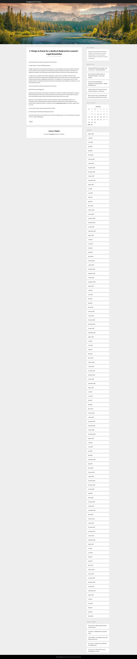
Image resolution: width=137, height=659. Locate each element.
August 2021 (91, 387)
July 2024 (90, 239)
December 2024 (91, 218)
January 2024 (91, 265)
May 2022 (90, 349)
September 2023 (91, 282)
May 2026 (90, 146)
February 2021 (91, 413)
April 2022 (90, 353)
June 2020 (90, 447)
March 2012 (90, 616)
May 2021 (90, 400)
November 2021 (91, 375)
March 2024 (90, 256)
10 (97, 114)
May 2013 (90, 557)
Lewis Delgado (91, 637)
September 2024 (91, 231)
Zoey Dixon (90, 631)
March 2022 (90, 358)
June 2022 (90, 345)
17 (97, 116)
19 (103, 116)
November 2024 (91, 222)
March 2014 (90, 514)
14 (88, 116)
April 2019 (90, 463)
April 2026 (90, 150)
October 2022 (91, 328)
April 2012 (90, 612)
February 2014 (91, 518)
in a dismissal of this (61, 103)
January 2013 (91, 573)
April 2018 (90, 493)
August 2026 (91, 134)
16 (94, 116)
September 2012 (91, 590)
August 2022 (91, 337)
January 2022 (91, 366)
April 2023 (90, 303)
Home (30, 121)
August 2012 (91, 595)
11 (100, 114)
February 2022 (91, 362)
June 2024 (90, 243)
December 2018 (91, 480)
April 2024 (90, 252)
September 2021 (91, 383)
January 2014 (91, 523)
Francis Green (91, 625)
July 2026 (90, 138)
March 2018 (90, 497)
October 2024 (91, 227)
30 (94, 122)
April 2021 (90, 404)
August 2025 (91, 184)
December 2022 (91, 320)
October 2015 (91, 506)
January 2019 (91, 476)
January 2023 (91, 315)
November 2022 (91, 324)
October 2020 (91, 430)
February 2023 (91, 311)
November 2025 (91, 172)
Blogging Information (33, 2)
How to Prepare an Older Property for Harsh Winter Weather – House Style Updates (96, 75)
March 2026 (90, 155)
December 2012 (91, 578)
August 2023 (91, 286)
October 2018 (91, 489)
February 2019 (91, 472)
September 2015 (91, 510)
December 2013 (91, 527)
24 (97, 119)
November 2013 (91, 531)
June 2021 (90, 396)
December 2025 (91, 167)
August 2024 (91, 235)
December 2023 (91, 269)
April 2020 (90, 455)
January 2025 (91, 214)
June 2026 (90, 142)
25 (100, 119)
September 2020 (91, 434)
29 (91, 122)
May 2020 (90, 451)
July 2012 (90, 599)
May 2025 (90, 197)
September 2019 (91, 459)
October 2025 (91, 176)
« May (88, 124)
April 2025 (90, 201)
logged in (52, 134)
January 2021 (91, 417)
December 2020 (91, 421)
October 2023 (91, 277)
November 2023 (91, 273)
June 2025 (90, 193)
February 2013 (91, 569)
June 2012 (90, 603)
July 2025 (90, 188)
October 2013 (91, 535)
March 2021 (90, 408)
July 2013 (90, 548)
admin (60, 56)
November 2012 (91, 582)
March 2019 (90, 468)
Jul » (92, 124)
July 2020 (90, 442)
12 (103, 114)
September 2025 (91, 180)
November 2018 (91, 485)
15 (91, 116)
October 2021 (91, 379)
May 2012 (90, 607)
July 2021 (90, 392)
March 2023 (90, 307)
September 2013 (91, 540)
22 (91, 119)
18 (100, 116)
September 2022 (91, 332)
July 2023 (90, 290)
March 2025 (90, 205)
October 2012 (91, 586)
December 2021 (91, 370)
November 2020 (91, 425)
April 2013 (90, 561)
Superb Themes (77, 657)
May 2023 (90, 298)
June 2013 (90, 552)
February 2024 (91, 260)
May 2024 (90, 248)
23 (94, 119)
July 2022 (90, 341)
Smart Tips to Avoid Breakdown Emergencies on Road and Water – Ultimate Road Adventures (97, 83)
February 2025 (91, 210)
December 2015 (91, 502)
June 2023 (90, 294)
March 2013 (90, 565)
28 (88, 122)
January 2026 (91, 163)
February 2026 (91, 159)
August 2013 (91, 544)
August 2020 (91, 438)
